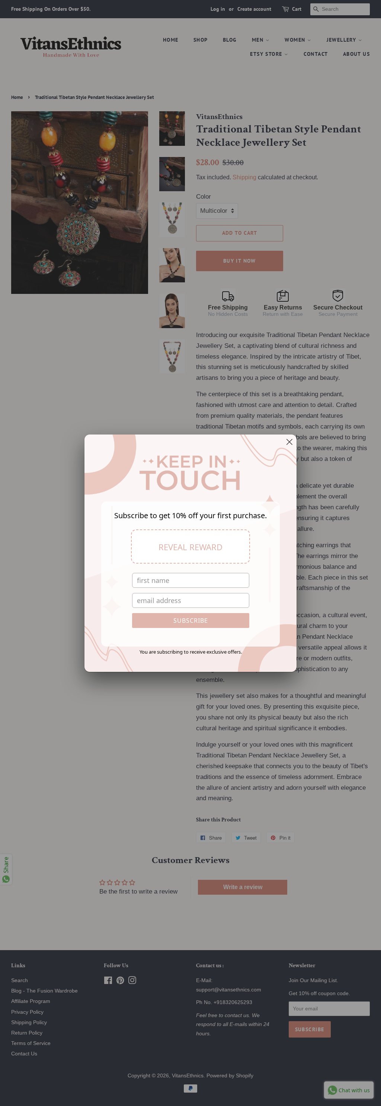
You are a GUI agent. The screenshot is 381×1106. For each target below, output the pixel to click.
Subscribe (190, 620)
